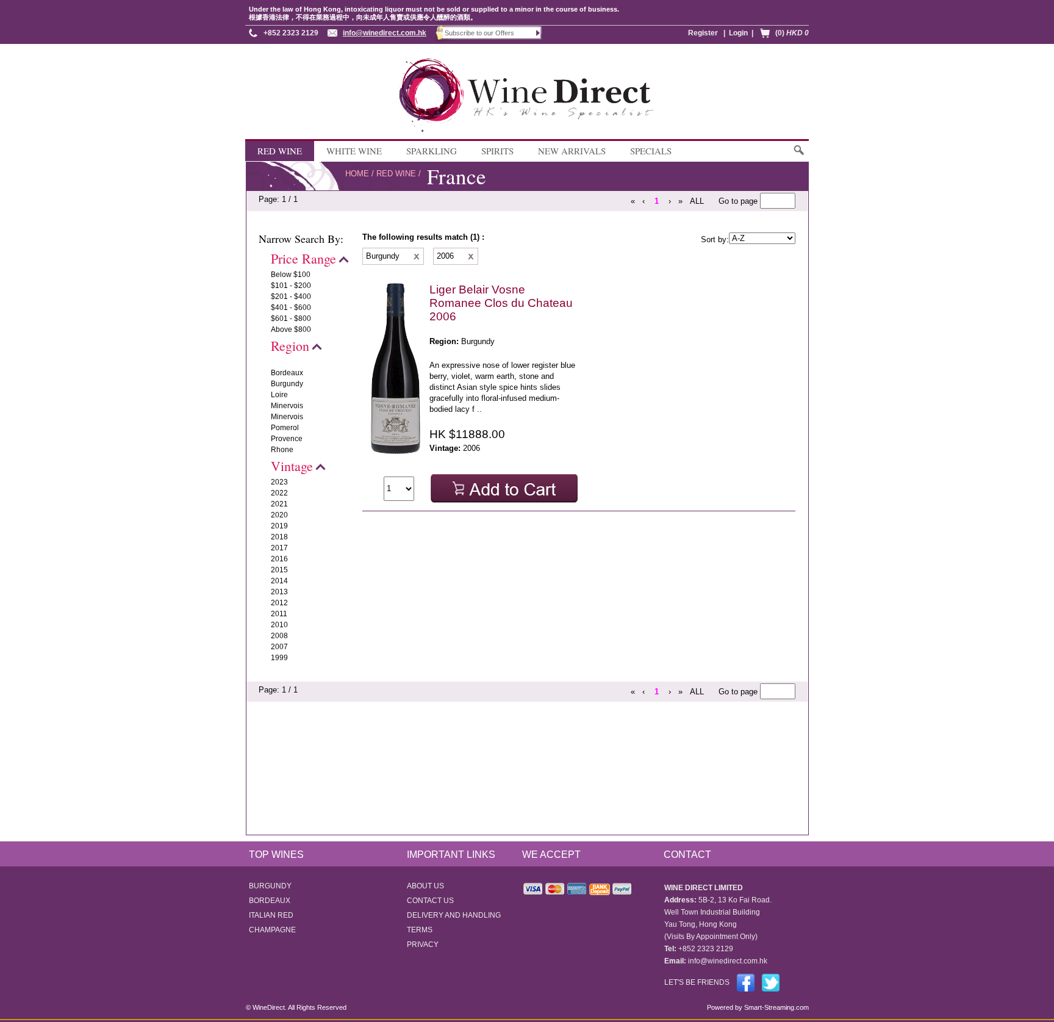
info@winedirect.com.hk (384, 33)
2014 (279, 581)
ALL (697, 201)
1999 (279, 657)
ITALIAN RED (271, 915)
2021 (279, 504)
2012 (279, 603)
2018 (279, 537)
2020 (279, 515)
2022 (279, 493)
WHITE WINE (354, 151)
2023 (279, 482)
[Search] (798, 155)
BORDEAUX (269, 900)
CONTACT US (430, 900)
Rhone (282, 449)
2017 (279, 548)
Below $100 (290, 274)
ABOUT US (425, 886)
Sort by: (715, 239)
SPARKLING (431, 151)
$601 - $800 (291, 318)
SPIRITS (497, 151)
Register (703, 33)
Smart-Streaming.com (775, 1007)
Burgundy (287, 384)
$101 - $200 (291, 285)
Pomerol (285, 427)
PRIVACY (423, 944)
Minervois (287, 405)
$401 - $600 (291, 307)
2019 (279, 526)
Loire (279, 394)
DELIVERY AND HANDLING (454, 915)
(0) (792, 33)
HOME (357, 173)
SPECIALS (651, 151)
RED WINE (279, 151)
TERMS (419, 930)
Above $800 (291, 329)
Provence (287, 438)
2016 (279, 559)
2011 (279, 614)
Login (738, 33)
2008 (279, 636)
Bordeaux (287, 373)
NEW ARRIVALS (572, 151)
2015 (279, 570)
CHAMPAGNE (272, 930)
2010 (279, 625)
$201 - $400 (291, 296)
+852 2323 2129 (291, 33)
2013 (279, 592)
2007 (279, 646)
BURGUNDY (270, 886)
